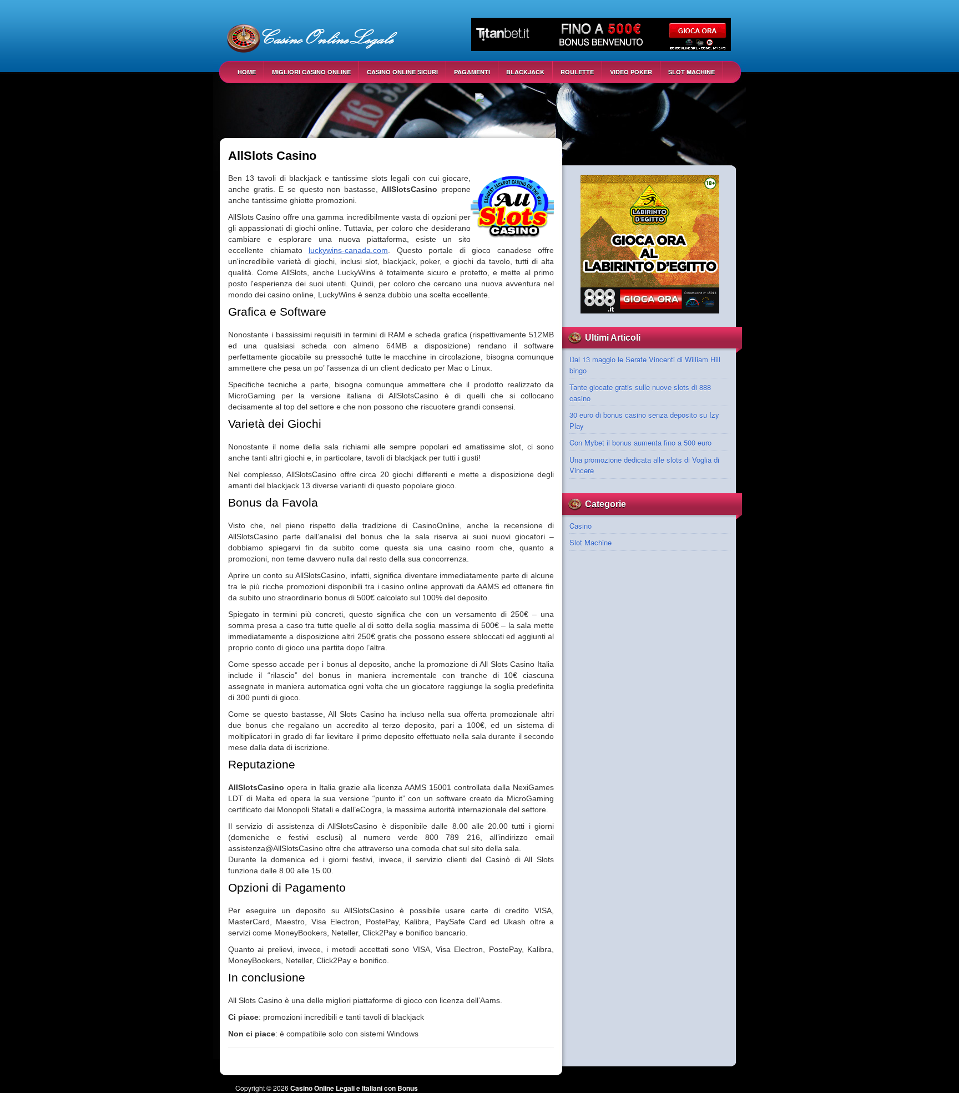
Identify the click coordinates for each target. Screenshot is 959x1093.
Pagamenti (472, 72)
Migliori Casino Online (311, 72)
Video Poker (631, 72)
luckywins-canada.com (348, 250)
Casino (580, 525)
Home (247, 72)
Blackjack (525, 72)
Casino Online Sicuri (402, 72)
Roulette (577, 72)
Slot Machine (691, 72)
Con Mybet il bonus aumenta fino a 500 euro (640, 442)
